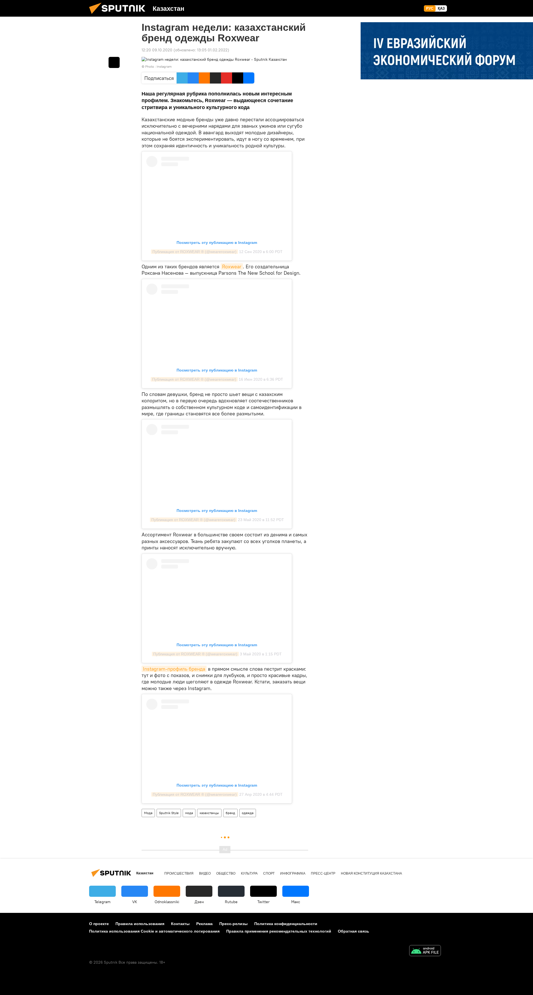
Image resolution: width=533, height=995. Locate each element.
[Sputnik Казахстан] (119, 15)
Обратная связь (353, 931)
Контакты (180, 923)
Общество (225, 873)
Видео (205, 873)
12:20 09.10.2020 (157, 49)
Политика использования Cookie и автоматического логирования (154, 931)
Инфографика (292, 873)
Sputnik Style (168, 813)
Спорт (269, 873)
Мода (148, 813)
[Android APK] (425, 951)
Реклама (204, 923)
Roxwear (232, 266)
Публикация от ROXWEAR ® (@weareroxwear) (194, 251)
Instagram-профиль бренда (174, 669)
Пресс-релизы (233, 923)
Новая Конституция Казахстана (371, 873)
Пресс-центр (323, 873)
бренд (230, 813)
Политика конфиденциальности (285, 923)
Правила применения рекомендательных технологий (278, 931)
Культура (249, 873)
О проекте (99, 923)
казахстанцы (209, 813)
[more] (114, 62)
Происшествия (178, 873)
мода (189, 813)
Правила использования (139, 923)
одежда (247, 813)
